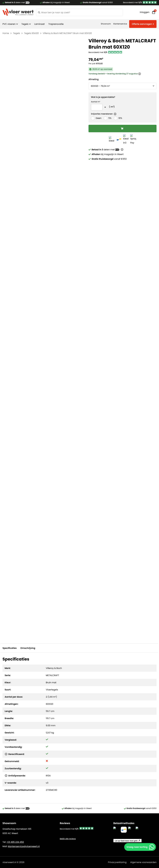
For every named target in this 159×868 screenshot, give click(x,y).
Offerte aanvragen (142, 24)
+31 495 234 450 (15, 842)
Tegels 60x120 (31, 33)
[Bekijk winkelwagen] (154, 12)
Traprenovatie (56, 24)
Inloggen (144, 12)
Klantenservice (120, 24)
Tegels (24, 24)
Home (5, 33)
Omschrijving (27, 648)
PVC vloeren (9, 24)
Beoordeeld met (132, 2)
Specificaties (9, 648)
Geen (98, 118)
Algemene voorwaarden (143, 862)
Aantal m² (95, 101)
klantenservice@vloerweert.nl (24, 846)
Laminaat (39, 24)
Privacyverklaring (117, 862)
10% (120, 118)
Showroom (106, 24)
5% (109, 118)
